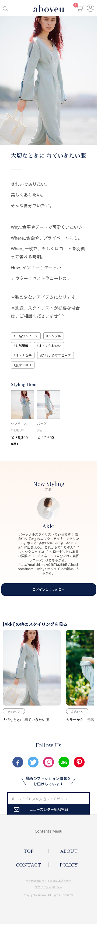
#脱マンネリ (23, 365)
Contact (28, 865)
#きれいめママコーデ (55, 355)
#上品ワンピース (26, 336)
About (69, 851)
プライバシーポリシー (48, 887)
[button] (81, 8)
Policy (69, 865)
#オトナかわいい (49, 345)
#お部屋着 (21, 345)
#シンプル (53, 336)
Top (28, 851)
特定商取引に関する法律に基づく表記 (48, 881)
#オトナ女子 (23, 355)
